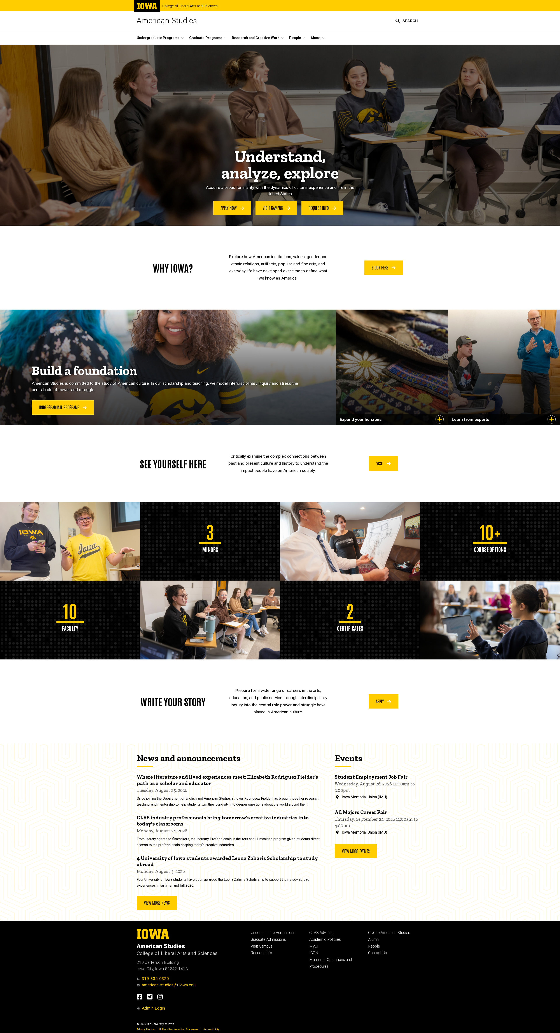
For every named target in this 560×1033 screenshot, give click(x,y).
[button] (406, 21)
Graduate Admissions (268, 939)
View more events (356, 851)
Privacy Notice (145, 1029)
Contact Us (377, 953)
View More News (157, 902)
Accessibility (211, 1029)
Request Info (319, 208)
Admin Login (153, 1008)
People (374, 946)
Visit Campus (273, 208)
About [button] (315, 38)
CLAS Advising (321, 932)
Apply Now (229, 208)
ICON (313, 953)
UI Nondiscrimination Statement (179, 1029)
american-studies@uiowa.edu (169, 984)
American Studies (167, 21)
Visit (380, 463)
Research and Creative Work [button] (256, 38)
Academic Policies (325, 939)
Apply (380, 701)
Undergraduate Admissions (273, 932)
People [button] (295, 38)
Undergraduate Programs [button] (158, 38)
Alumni (374, 939)
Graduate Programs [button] (205, 38)
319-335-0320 (155, 978)
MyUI (313, 946)
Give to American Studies (389, 932)
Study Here (380, 267)
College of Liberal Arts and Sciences (190, 6)
